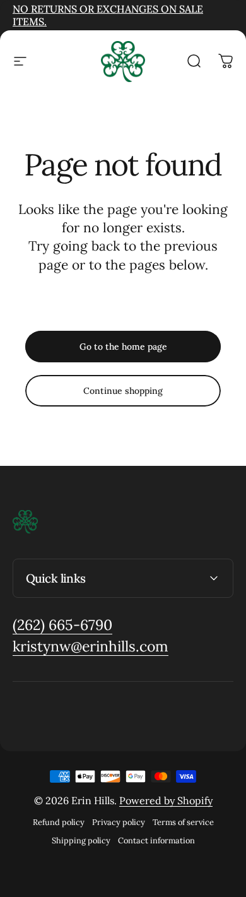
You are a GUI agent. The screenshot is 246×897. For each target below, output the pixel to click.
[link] (62, 625)
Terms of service (183, 822)
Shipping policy (81, 840)
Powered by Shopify (166, 800)
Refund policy (59, 822)
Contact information (156, 840)
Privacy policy (118, 822)
